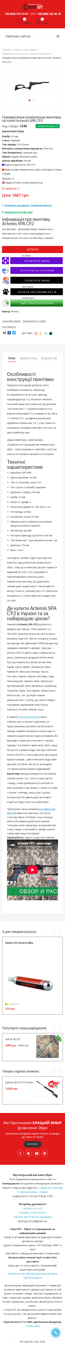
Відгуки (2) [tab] (49, 358)
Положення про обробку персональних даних (32, 1273)
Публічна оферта (32, 1277)
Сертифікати (9, 326)
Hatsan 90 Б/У (12, 1039)
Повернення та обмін (34, 321)
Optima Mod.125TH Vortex (19, 1082)
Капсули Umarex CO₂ (14, 946)
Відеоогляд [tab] (28, 358)
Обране (27, 22)
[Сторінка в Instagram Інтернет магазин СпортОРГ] (28, 1153)
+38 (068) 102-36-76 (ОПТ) (32, 1212)
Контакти (32, 1144)
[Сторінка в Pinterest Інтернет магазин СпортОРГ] (45, 1153)
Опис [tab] (12, 358)
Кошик (44, 22)
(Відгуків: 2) (8, 178)
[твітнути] (14, 332)
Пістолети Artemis (30, 716)
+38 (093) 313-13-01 (16, 14)
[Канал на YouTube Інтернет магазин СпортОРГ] (36, 1153)
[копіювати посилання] (4, 332)
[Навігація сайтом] (58, 36)
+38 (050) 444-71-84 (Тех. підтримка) (32, 1216)
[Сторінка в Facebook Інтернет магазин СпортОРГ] (20, 1153)
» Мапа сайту (32, 1326)
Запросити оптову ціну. (19, 212)
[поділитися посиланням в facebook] (9, 332)
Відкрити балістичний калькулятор (24, 182)
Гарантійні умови (11, 321)
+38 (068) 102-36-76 (49, 14)
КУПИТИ (32, 249)
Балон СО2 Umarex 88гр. (19, 942)
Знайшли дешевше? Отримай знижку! (28, 205)
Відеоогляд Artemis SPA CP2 (19, 164)
